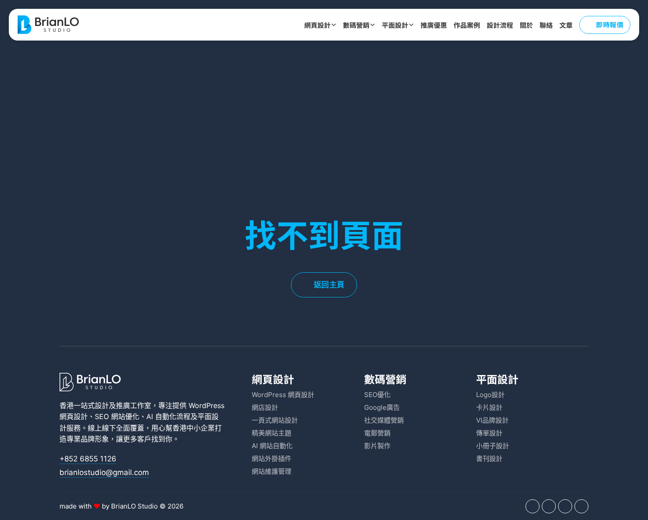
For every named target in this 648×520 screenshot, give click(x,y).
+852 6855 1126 (88, 458)
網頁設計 (317, 25)
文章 (566, 25)
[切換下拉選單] (333, 24)
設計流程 (500, 25)
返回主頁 (329, 284)
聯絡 (546, 25)
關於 (526, 25)
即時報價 (609, 24)
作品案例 (467, 25)
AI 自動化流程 (168, 416)
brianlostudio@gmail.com (104, 472)
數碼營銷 (356, 25)
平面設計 (395, 25)
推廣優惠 (434, 25)
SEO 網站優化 (117, 416)
